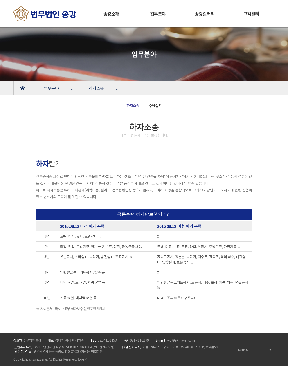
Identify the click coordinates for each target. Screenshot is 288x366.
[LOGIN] (82, 359)
